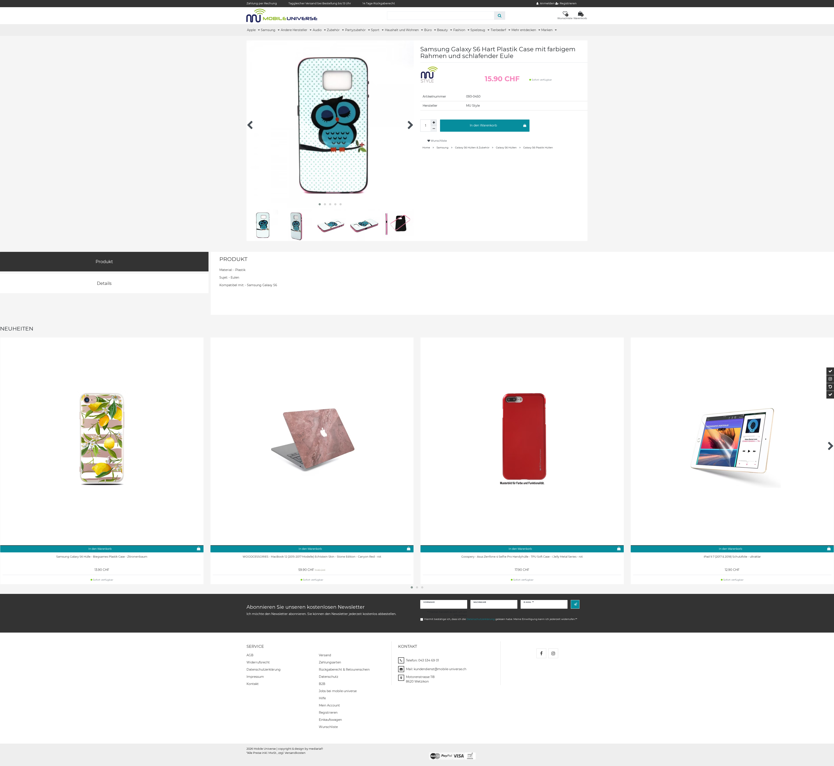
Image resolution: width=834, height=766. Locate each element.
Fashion (459, 30)
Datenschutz (328, 677)
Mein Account (329, 705)
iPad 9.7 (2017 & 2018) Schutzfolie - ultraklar (732, 556)
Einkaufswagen (330, 720)
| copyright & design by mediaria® (299, 748)
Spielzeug (478, 30)
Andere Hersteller (294, 30)
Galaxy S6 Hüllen (506, 147)
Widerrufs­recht (258, 662)
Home (426, 147)
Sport (375, 30)
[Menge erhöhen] (434, 123)
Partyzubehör (356, 30)
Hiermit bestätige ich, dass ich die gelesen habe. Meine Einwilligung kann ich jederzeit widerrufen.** (500, 619)
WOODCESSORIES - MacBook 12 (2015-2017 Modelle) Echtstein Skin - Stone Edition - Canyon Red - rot (312, 556)
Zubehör (334, 30)
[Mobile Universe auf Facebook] (541, 653)
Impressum (255, 677)
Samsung (268, 30)
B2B (322, 684)
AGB (250, 655)
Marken (547, 30)
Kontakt (253, 684)
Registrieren (328, 712)
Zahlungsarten (330, 662)
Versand (325, 655)
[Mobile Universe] (281, 15)
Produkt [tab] (104, 261)
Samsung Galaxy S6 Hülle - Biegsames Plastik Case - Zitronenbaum (101, 556)
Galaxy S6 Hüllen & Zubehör (472, 147)
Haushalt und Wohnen (402, 30)
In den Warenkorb (483, 125)
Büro (428, 30)
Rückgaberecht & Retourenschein (344, 669)
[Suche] (499, 15)
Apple (251, 30)
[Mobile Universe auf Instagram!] (553, 653)
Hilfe (322, 698)
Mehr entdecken (524, 30)
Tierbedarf (499, 30)
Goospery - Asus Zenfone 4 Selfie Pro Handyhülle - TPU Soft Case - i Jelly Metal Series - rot (522, 556)
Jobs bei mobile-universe (338, 691)
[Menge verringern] (434, 129)
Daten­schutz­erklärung (264, 669)
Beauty (443, 30)
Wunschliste (438, 140)
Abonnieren (575, 604)
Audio (318, 30)
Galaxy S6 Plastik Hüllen (538, 147)
